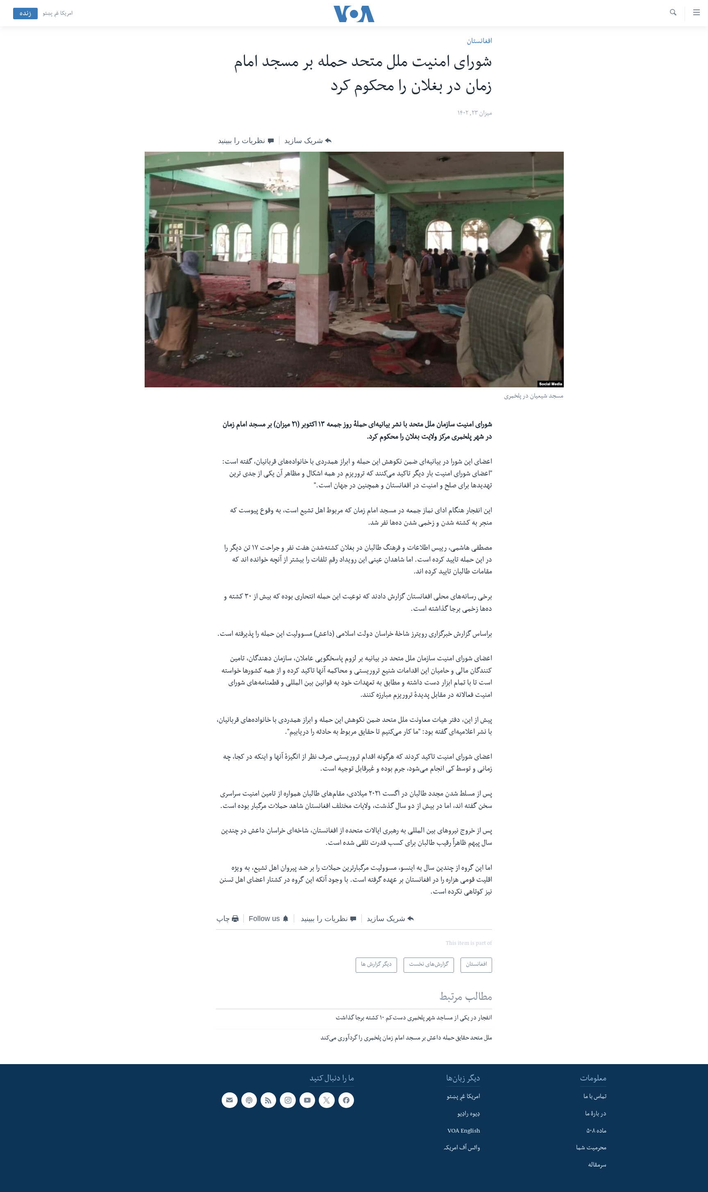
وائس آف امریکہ (462, 1148)
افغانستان (479, 42)
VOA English (463, 1131)
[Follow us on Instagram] (287, 1100)
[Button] (307, 140)
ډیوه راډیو (468, 1114)
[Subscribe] (229, 1100)
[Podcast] (249, 1100)
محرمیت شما (591, 1148)
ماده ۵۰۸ (596, 1131)
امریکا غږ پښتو (58, 14)
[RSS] (268, 1100)
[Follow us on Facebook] (346, 1100)
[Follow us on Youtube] (307, 1100)
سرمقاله (597, 1165)
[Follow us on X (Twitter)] (326, 1100)
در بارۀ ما (595, 1114)
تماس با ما (594, 1097)
